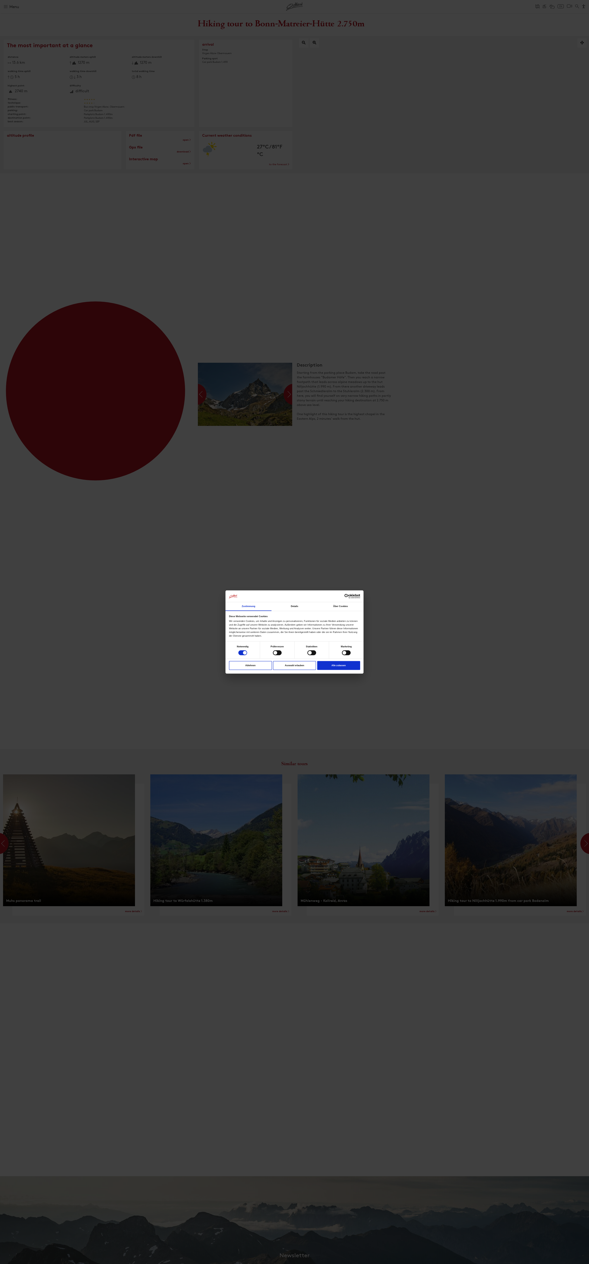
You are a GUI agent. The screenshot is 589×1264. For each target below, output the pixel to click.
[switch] (277, 654)
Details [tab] (294, 606)
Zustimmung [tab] (248, 606)
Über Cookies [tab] (340, 606)
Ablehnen (250, 665)
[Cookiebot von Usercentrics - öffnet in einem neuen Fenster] (346, 596)
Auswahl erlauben (294, 665)
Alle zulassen (338, 665)
